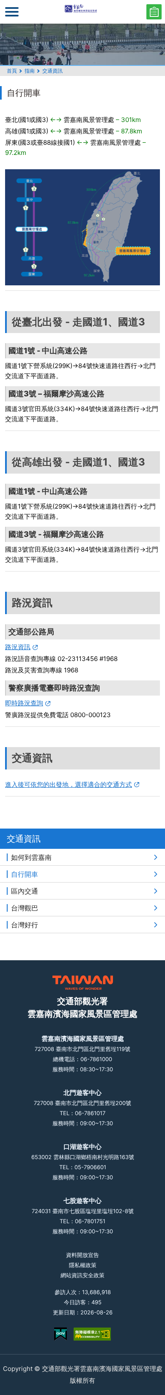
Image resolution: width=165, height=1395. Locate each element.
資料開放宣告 (82, 1254)
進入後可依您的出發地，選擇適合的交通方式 (68, 784)
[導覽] (12, 12)
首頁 (12, 71)
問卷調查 (154, 11)
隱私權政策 (82, 1265)
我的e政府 (60, 1334)
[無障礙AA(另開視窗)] (92, 1334)
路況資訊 (17, 647)
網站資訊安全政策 (82, 1275)
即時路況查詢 (24, 703)
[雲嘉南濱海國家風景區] (82, 12)
